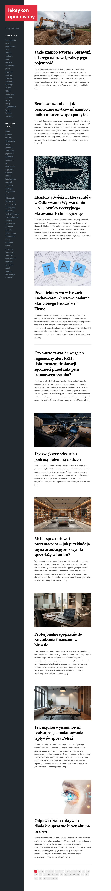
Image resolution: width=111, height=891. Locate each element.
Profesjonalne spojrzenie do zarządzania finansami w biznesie (58, 639)
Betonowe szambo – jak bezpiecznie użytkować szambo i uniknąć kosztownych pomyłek (10, 169)
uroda (7, 100)
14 (83, 871)
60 (53, 878)
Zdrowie (8, 113)
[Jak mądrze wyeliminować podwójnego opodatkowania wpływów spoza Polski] (62, 703)
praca (7, 68)
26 (78, 874)
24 (70, 874)
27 (82, 874)
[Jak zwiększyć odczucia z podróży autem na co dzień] (62, 430)
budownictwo (10, 46)
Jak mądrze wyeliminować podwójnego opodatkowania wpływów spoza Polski (58, 733)
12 (75, 871)
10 (67, 871)
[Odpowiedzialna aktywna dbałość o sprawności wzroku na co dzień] (62, 797)
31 (44, 878)
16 (36, 874)
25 (74, 874)
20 (53, 874)
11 (71, 871)
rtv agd (8, 87)
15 (88, 871)
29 (36, 878)
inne (7, 59)
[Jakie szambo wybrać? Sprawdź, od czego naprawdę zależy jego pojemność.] (62, 28)
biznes (8, 43)
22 (61, 874)
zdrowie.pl (9, 116)
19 (49, 874)
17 (40, 874)
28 (86, 874)
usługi (7, 103)
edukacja (8, 56)
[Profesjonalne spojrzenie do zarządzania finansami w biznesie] (62, 610)
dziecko (8, 52)
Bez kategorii (10, 40)
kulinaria (8, 62)
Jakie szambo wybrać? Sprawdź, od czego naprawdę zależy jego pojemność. (62, 57)
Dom (7, 49)
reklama (8, 75)
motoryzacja (10, 65)
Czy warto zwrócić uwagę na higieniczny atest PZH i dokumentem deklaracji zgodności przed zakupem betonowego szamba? (59, 363)
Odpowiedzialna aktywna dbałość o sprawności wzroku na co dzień (62, 826)
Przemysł (9, 71)
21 (57, 874)
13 (79, 871)
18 (44, 874)
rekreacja (9, 84)
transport (8, 97)
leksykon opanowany (21, 13)
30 (40, 878)
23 (65, 874)
